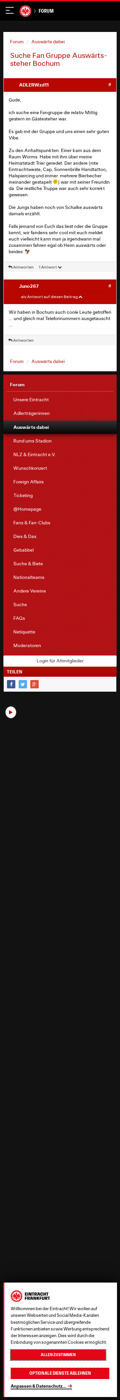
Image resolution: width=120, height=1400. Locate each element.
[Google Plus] (34, 684)
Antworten (23, 266)
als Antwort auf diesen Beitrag (49, 296)
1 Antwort (48, 266)
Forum (46, 11)
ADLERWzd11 (34, 85)
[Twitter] (23, 684)
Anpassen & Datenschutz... (38, 1386)
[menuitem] (60, 399)
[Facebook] (11, 684)
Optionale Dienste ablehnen (60, 1373)
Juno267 (29, 286)
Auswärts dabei (48, 41)
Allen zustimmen (58, 1354)
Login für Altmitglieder (60, 660)
